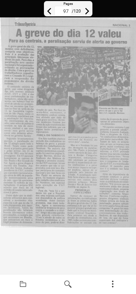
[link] (23, 284)
